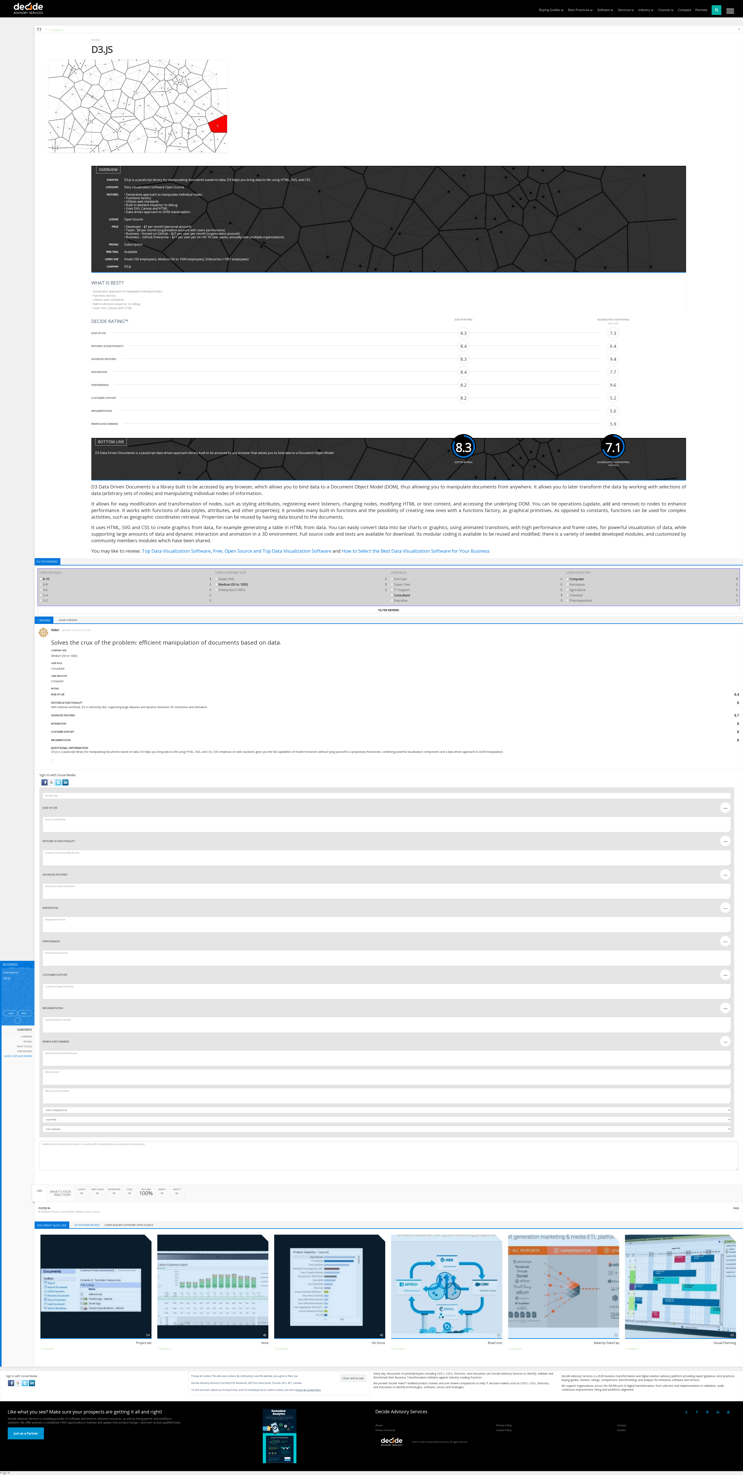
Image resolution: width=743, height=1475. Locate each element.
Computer (653, 579)
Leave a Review (68, 620)
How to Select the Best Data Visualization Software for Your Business (416, 551)
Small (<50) (302, 579)
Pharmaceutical (653, 600)
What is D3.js (24, 1046)
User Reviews (24, 1051)
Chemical (653, 595)
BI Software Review (49, 1211)
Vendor (621, 1430)
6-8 (126, 584)
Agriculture (653, 590)
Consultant (477, 595)
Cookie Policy (504, 1430)
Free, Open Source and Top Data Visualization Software (272, 551)
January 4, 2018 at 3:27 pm (76, 630)
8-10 (126, 579)
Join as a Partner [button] (26, 1433)
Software (603, 10)
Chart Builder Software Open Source (80, 1211)
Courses (664, 10)
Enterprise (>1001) (302, 590)
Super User (477, 584)
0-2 (126, 600)
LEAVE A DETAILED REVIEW (18, 1056)
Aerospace (653, 584)
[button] (44, 782)
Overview (26, 1036)
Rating (28, 1041)
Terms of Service (385, 1430)
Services (624, 10)
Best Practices (578, 10)
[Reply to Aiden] (52, 760)
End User (477, 579)
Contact (621, 1425)
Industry (644, 10)
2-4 (126, 595)
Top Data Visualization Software (176, 551)
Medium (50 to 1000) (302, 584)
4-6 (126, 590)
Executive (477, 600)
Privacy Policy (504, 1425)
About (378, 1425)
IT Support (477, 590)
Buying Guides (549, 10)
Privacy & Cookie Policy (308, 1390)
